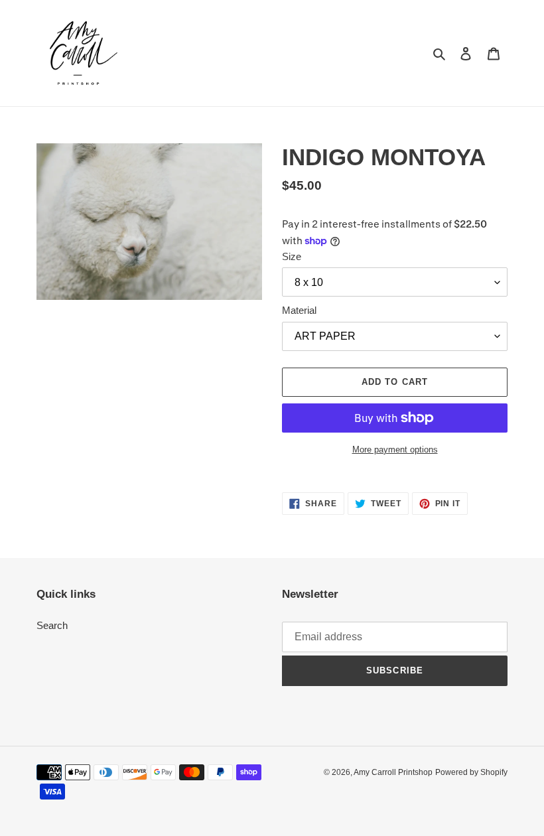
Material (299, 310)
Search (52, 625)
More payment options (395, 449)
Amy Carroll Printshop (393, 772)
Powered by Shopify (471, 772)
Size (291, 256)
